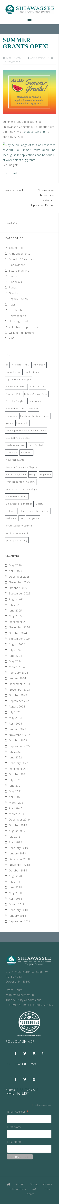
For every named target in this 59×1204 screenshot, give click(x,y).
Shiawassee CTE (19, 316)
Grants (13, 293)
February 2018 (18, 910)
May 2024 (15, 661)
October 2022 (18, 740)
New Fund (11, 452)
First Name (14, 1127)
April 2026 (15, 571)
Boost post (10, 173)
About (20, 1184)
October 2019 (18, 825)
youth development (17, 533)
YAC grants (33, 518)
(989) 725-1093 (19, 1005)
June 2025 (15, 610)
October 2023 (18, 695)
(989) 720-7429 (43, 1005)
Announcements (19, 253)
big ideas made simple (18, 379)
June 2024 (15, 656)
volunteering (26, 511)
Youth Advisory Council (19, 525)
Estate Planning (19, 270)
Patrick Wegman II (16, 474)
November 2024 (19, 627)
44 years (16, 364)
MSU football (36, 445)
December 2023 (19, 684)
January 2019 (17, 853)
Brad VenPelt (13, 393)
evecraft (33, 408)
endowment (36, 401)
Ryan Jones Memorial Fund (21, 481)
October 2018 (18, 870)
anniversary (39, 364)
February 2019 (18, 848)
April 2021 (15, 797)
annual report (14, 372)
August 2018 (17, 876)
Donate (29, 1194)
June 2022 (15, 757)
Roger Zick (45, 474)
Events (13, 276)
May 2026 (15, 565)
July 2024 (15, 650)
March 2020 (17, 814)
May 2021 (15, 791)
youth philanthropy (17, 540)
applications (32, 372)
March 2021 (17, 802)
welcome (11, 518)
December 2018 (19, 859)
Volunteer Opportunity (23, 327)
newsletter (26, 452)
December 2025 (19, 576)
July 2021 (15, 780)
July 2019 (15, 836)
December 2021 (19, 769)
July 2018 (15, 882)
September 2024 (19, 638)
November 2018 (19, 865)
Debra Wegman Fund (36, 393)
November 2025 (19, 582)
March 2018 (17, 904)
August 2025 (17, 599)
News (46, 1189)
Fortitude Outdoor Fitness (34, 415)
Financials (15, 282)
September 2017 (19, 921)
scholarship (12, 489)
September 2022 (19, 746)
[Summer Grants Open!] (29, 92)
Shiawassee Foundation (19, 503)
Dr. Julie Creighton (16, 401)
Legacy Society (18, 299)
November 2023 (19, 689)
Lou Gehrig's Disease (18, 437)
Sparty (39, 503)
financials (11, 415)
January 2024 (17, 678)
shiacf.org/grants (34, 132)
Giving (34, 1184)
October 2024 (18, 633)
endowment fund (15, 408)
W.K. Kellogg (42, 511)
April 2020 (15, 808)
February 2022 (18, 763)
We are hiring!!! (14, 190)
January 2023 (17, 729)
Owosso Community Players (21, 467)
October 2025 (18, 588)
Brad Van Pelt (37, 386)
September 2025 (19, 593)
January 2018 (17, 915)
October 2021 (18, 774)
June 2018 (15, 887)
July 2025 (15, 605)
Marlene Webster (16, 445)
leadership (22, 423)
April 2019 (15, 842)
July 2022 (15, 752)
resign (32, 474)
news (12, 304)
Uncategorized (11, 61)
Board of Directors (21, 259)
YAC (11, 338)
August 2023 (17, 706)
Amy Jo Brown (37, 57)
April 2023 (15, 723)
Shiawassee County (17, 496)
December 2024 (19, 622)
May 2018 (15, 893)
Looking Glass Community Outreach (26, 430)
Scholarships (17, 310)
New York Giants (15, 459)
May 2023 (15, 718)
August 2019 (17, 831)
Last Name (14, 1142)
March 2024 (17, 667)
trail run (10, 511)
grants (9, 423)
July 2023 (15, 712)
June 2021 (15, 785)
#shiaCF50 (16, 248)
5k (7, 364)
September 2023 (19, 701)
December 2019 (19, 819)
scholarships (30, 489)
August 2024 (17, 644)
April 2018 (15, 898)
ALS (27, 364)
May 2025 (15, 616)
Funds (13, 287)
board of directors (16, 386)
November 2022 (19, 735)
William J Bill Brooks (22, 332)
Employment (17, 265)
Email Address (18, 1112)
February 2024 (18, 672)
